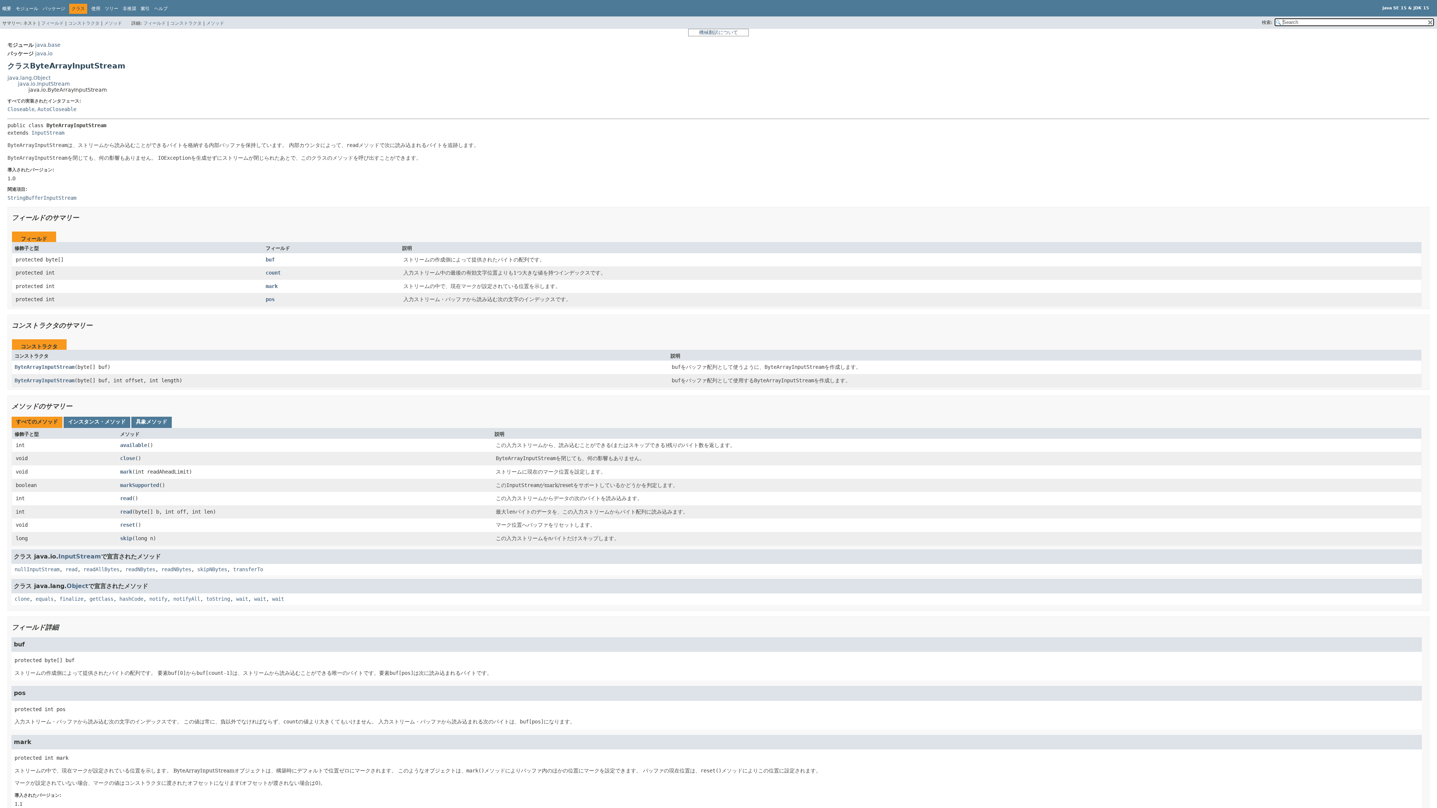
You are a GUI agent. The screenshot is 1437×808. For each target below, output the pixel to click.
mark (272, 286)
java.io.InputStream (44, 84)
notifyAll (186, 599)
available (133, 445)
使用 (95, 8)
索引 (145, 8)
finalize (71, 599)
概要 (6, 8)
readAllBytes (101, 569)
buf (270, 260)
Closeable (20, 109)
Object (77, 586)
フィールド (52, 23)
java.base (48, 45)
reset (127, 525)
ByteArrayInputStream (44, 367)
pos (270, 299)
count (273, 273)
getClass (101, 599)
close (127, 458)
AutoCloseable (56, 109)
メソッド (113, 23)
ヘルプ (161, 8)
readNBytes (140, 569)
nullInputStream (37, 569)
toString (218, 599)
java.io (44, 53)
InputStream (47, 133)
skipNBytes (212, 569)
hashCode (131, 599)
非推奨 (129, 8)
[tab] (37, 422)
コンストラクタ (84, 23)
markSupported (139, 485)
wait (242, 599)
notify (158, 599)
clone (22, 599)
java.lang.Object (29, 78)
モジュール (27, 8)
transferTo (248, 569)
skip (126, 538)
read (126, 498)
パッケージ (54, 8)
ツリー (111, 8)
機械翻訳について (718, 32)
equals (45, 599)
